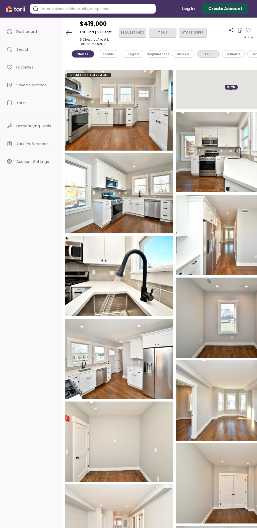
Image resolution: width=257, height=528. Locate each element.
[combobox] (96, 9)
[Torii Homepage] (16, 9)
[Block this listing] (239, 30)
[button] (31, 31)
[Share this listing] (231, 30)
